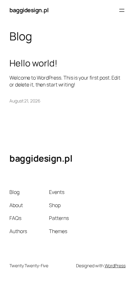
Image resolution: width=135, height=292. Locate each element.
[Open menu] (122, 10)
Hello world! (33, 63)
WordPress (115, 266)
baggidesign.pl (28, 10)
